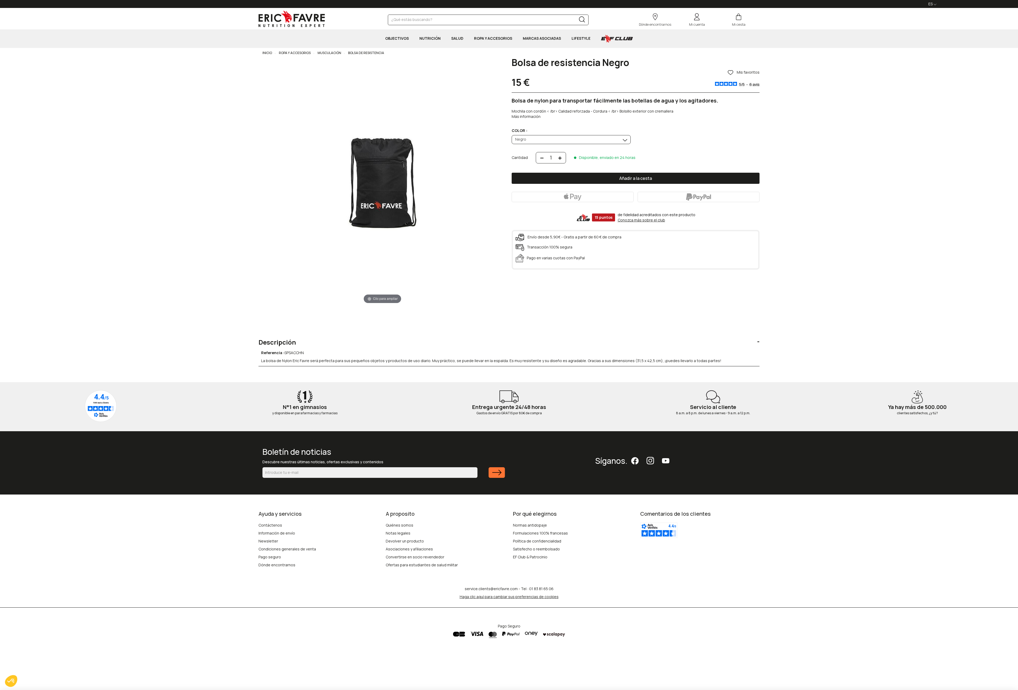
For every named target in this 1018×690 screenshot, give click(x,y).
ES (930, 3)
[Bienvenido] (291, 19)
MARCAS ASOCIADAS (542, 38)
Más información (526, 116)
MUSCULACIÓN (329, 53)
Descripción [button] (277, 342)
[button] (11, 681)
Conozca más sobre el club (641, 219)
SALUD (457, 38)
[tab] (509, 338)
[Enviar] (497, 475)
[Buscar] (582, 20)
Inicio (267, 53)
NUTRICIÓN (430, 38)
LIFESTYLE (581, 38)
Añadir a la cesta (635, 178)
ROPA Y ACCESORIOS (493, 38)
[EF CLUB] (617, 38)
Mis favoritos (748, 72)
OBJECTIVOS (397, 38)
